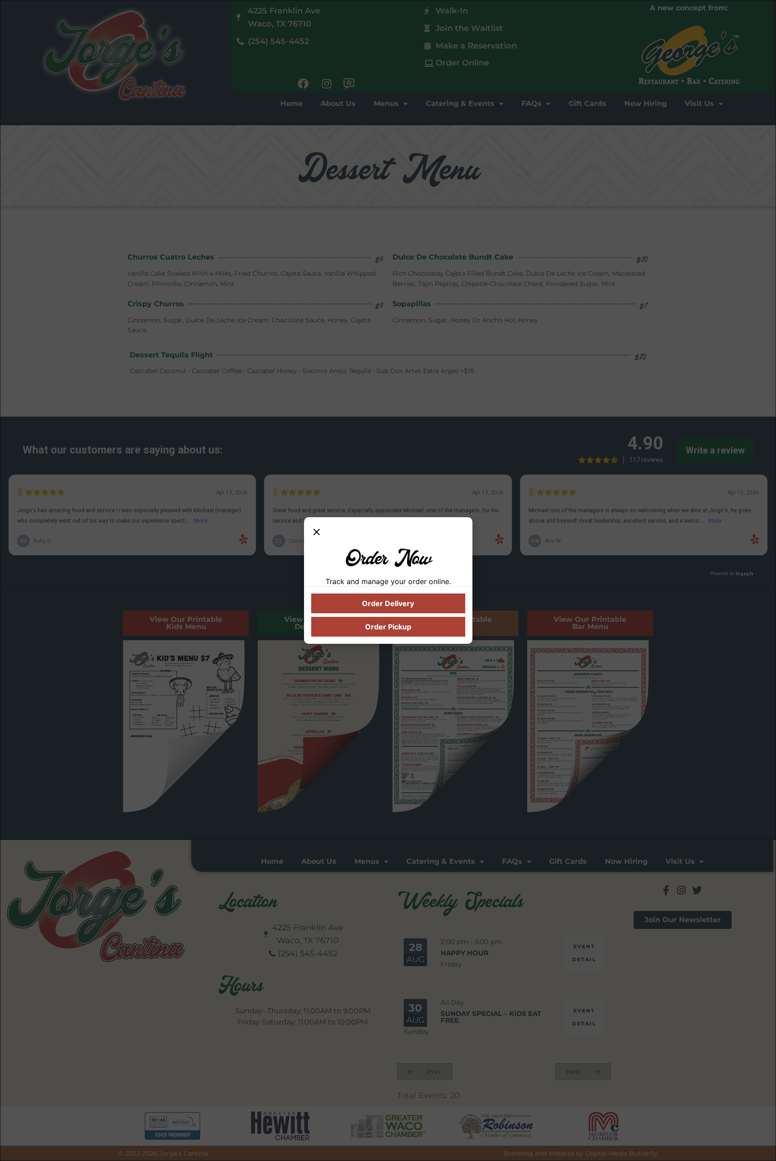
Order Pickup (388, 626)
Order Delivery (388, 603)
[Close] (317, 533)
